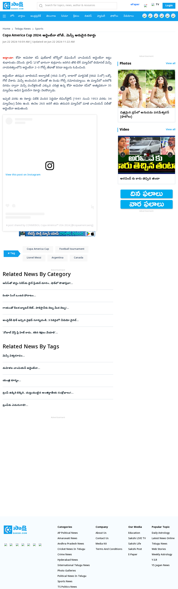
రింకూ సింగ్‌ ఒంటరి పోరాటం (55, 296)
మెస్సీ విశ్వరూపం (55, 356)
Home (6, 29)
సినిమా (64, 16)
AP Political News (68, 533)
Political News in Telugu (72, 576)
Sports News (65, 581)
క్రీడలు (76, 16)
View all (170, 63)
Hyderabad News (68, 560)
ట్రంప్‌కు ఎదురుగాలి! (55, 405)
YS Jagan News (160, 565)
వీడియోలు (129, 16)
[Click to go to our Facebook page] (144, 16)
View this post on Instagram (23, 175)
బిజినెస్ (88, 16)
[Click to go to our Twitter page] (156, 16)
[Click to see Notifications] (145, 5)
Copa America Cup (38, 249)
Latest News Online (163, 538)
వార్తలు (21, 16)
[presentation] (122, 88)
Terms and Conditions (109, 549)
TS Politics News (67, 587)
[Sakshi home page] (15, 529)
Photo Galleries (67, 571)
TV (157, 4)
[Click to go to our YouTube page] (167, 16)
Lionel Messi (34, 258)
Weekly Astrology (162, 554)
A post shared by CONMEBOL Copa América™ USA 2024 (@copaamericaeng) (49, 225)
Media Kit (101, 544)
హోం (12, 16)
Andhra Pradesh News (71, 544)
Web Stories (159, 549)
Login (169, 5)
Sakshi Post (135, 549)
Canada (78, 258)
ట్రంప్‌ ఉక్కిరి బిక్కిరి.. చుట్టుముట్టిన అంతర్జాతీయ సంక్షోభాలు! (56, 393)
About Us (101, 533)
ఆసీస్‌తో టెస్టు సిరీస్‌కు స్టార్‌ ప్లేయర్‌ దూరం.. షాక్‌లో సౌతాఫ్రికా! (57, 283)
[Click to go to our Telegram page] (34, 544)
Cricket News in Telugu (71, 549)
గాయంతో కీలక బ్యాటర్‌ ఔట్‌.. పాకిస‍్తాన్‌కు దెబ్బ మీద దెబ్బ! (58, 308)
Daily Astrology (161, 533)
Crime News (65, 554)
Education (134, 533)
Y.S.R (154, 560)
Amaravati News (67, 538)
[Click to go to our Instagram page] (162, 16)
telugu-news (23, 29)
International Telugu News (74, 565)
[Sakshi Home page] (13, 5)
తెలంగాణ (51, 16)
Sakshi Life (134, 544)
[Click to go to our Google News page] (173, 16)
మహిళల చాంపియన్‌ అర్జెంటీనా (56, 368)
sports (39, 29)
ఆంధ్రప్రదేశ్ (35, 16)
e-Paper (132, 554)
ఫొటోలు (114, 16)
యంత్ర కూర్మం (56, 380)
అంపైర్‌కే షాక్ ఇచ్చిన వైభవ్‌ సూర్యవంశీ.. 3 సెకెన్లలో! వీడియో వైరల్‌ (57, 320)
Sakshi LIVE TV (137, 538)
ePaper (135, 4)
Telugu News (159, 544)
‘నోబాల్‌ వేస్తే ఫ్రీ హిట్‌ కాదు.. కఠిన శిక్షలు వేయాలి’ (55, 333)
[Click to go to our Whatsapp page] (150, 16)
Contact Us (102, 538)
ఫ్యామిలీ (101, 16)
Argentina (57, 258)
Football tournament (71, 249)
